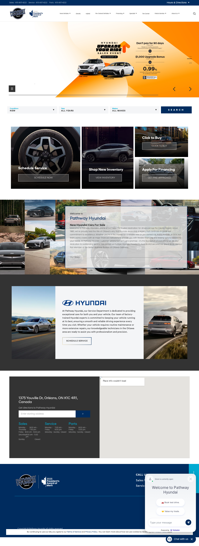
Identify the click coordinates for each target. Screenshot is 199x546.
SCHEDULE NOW (43, 178)
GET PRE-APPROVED (159, 178)
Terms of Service (74, 532)
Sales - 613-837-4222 (18, 3)
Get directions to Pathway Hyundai (37, 408)
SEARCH (176, 110)
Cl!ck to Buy (159, 146)
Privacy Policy (91, 532)
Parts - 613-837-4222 (57, 3)
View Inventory (105, 178)
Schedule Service (77, 341)
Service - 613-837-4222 (38, 3)
